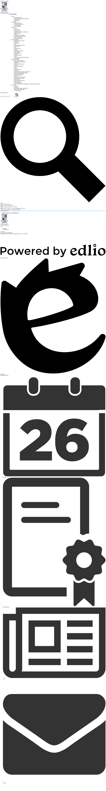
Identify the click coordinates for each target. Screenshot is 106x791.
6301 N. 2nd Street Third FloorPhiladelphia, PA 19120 (6, 233)
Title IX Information (18, 82)
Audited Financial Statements (20, 61)
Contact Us (16, 86)
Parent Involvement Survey (19, 45)
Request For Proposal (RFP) (19, 77)
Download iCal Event (16, 209)
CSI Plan (16, 65)
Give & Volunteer (17, 90)
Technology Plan (17, 81)
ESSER (15, 68)
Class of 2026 (17, 29)
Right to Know (17, 79)
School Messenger (17, 37)
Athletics (16, 28)
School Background (18, 17)
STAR (15, 56)
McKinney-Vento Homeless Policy (21, 72)
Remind (15, 34)
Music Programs (17, 32)
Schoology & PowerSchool (19, 35)
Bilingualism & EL (18, 23)
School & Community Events (20, 36)
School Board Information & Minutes (21, 18)
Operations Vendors (18, 74)
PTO (15, 47)
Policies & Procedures (18, 38)
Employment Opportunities (19, 89)
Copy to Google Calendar (5, 209)
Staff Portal (16, 20)
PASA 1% (16, 76)
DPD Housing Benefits (18, 66)
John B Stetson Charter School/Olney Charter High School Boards (27, 83)
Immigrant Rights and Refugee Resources (22, 71)
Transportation (17, 58)
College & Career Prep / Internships (21, 31)
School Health (17, 51)
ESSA (15, 67)
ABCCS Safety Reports (18, 60)
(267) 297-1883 (16, 233)
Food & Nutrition (17, 69)
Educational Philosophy (18, 24)
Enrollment (16, 41)
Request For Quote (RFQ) (19, 78)
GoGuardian (16, 42)
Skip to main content (4, 1)
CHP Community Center (19, 63)
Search (1, 96)
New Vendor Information (19, 73)
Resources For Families (18, 50)
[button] (13, 16)
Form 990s (16, 70)
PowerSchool (16, 46)
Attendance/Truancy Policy (19, 40)
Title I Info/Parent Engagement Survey (21, 57)
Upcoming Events (3, 210)
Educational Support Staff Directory (21, 88)
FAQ (15, 44)
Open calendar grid (14, 212)
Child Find (16, 62)
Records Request (17, 48)
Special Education (17, 26)
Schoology (16, 53)
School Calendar (17, 25)
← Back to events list (5, 212)
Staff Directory (17, 19)
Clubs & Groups (17, 30)
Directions (16, 87)
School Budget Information (19, 80)
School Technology (18, 55)
